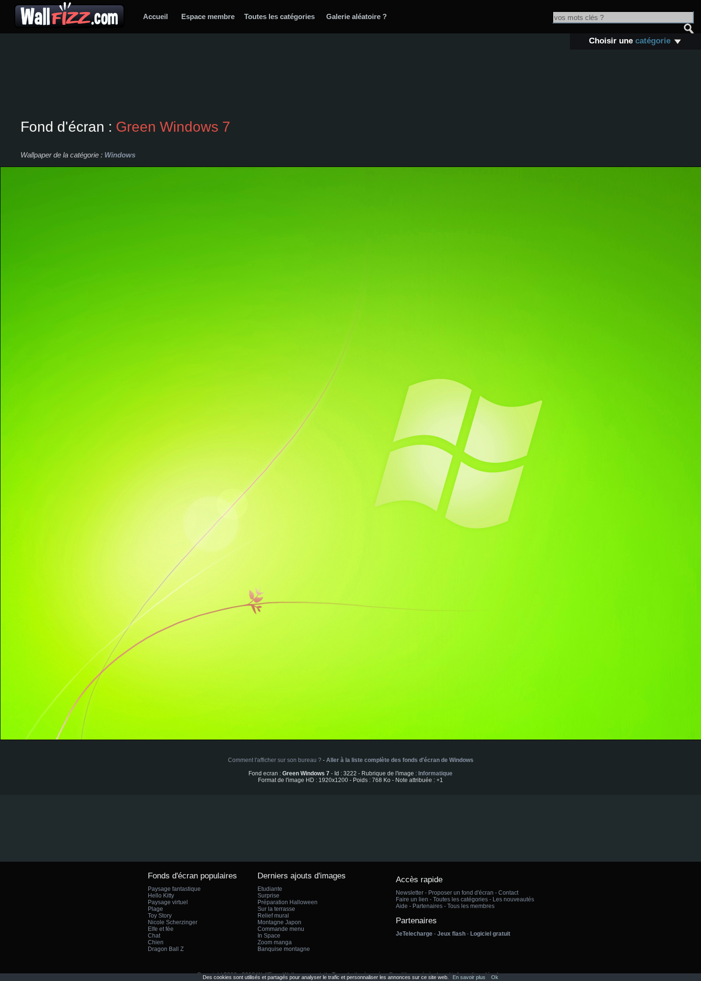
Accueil (155, 16)
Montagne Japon (279, 922)
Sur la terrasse (276, 909)
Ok (494, 977)
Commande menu (281, 929)
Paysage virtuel (168, 902)
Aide (402, 906)
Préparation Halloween (288, 902)
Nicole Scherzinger (172, 922)
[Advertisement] (350, 85)
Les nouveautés (513, 899)
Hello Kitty (161, 895)
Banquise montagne (284, 949)
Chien (156, 942)
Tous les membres (471, 906)
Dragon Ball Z (166, 949)
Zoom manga (275, 942)
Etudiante (270, 889)
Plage (155, 909)
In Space (269, 935)
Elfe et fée (161, 929)
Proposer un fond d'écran (461, 892)
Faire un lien (412, 899)
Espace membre (208, 16)
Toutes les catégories (279, 16)
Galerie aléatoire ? (356, 16)
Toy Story (160, 915)
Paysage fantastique (174, 889)
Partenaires (427, 906)
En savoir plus (469, 977)
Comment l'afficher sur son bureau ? (274, 760)
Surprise (268, 895)
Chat (154, 935)
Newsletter (409, 892)
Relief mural (273, 915)
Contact (508, 892)
